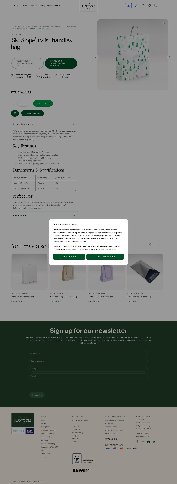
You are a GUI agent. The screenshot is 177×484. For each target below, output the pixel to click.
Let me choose (69, 257)
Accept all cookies (105, 257)
